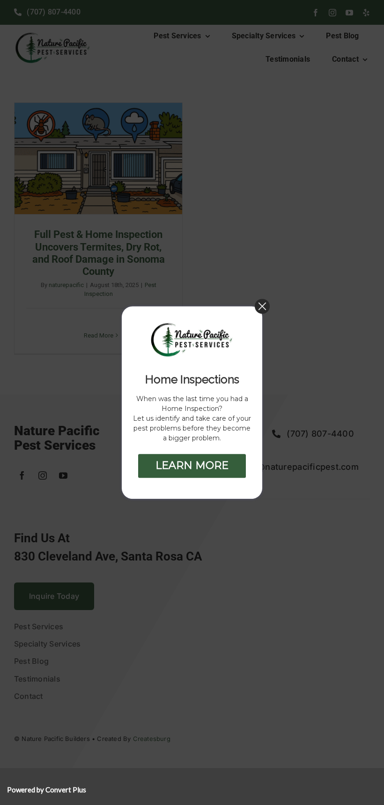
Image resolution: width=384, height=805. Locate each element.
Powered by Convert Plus (46, 789)
